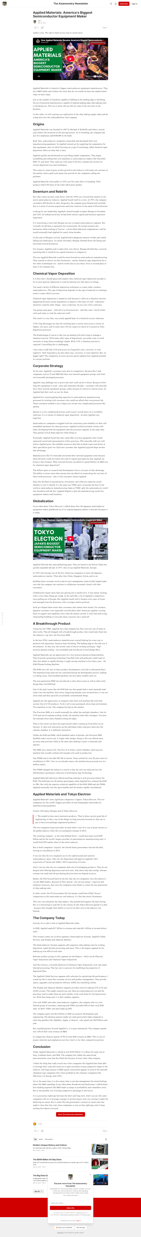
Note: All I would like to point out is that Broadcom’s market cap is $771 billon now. (61, 1163)
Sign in (134, 4)
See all (37, 1191)
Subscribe (124, 4)
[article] (70, 1149)
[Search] (111, 4)
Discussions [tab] (49, 1139)
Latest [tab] (41, 1139)
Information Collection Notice (70, 1215)
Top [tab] (35, 1139)
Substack (60, 1233)
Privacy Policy (86, 1215)
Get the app (80, 1227)
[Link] (30, 124)
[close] (90, 1174)
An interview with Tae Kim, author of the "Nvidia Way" (52, 1148)
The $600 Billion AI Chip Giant (47, 1159)
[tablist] (43, 1139)
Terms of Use (80, 1213)
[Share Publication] (116, 4)
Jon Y (39, 21)
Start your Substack (65, 1227)
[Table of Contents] (2, 618)
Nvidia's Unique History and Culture (50, 1145)
